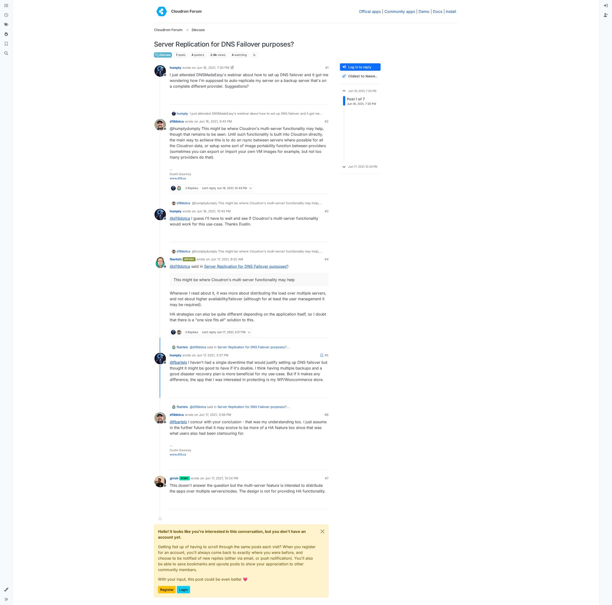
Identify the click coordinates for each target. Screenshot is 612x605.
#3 (326, 211)
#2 (326, 121)
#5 (326, 355)
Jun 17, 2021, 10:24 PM (221, 478)
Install (451, 11)
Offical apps (370, 11)
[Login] (605, 6)
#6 (326, 415)
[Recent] (6, 15)
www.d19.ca (178, 178)
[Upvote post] (317, 98)
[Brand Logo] (161, 11)
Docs (437, 11)
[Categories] (6, 6)
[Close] (322, 531)
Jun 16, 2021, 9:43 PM (215, 121)
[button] (6, 590)
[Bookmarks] (6, 44)
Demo (424, 11)
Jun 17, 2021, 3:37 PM (213, 355)
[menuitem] (605, 6)
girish (174, 478)
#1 (326, 68)
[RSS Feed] (254, 55)
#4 (326, 259)
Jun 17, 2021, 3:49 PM (215, 415)
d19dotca (177, 121)
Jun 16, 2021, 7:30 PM (213, 68)
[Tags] (6, 25)
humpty (175, 68)
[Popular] (6, 34)
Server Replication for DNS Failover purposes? (246, 266)
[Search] (6, 53)
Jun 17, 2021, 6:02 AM (227, 259)
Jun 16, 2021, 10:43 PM (214, 211)
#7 (326, 478)
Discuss (165, 55)
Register (167, 590)
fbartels (176, 259)
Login (183, 590)
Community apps (399, 11)
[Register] (605, 15)
